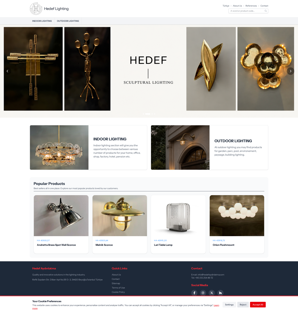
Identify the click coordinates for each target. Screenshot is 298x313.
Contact (264, 5)
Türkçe (226, 5)
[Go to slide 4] (154, 114)
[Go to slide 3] (152, 114)
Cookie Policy (118, 292)
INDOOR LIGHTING (42, 21)
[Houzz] (220, 293)
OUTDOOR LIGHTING (68, 21)
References (251, 5)
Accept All (258, 304)
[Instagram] (203, 293)
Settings (229, 304)
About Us (237, 5)
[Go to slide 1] (143, 114)
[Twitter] (212, 293)
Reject (243, 304)
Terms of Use (118, 287)
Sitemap (116, 283)
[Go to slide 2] (147, 114)
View (61, 218)
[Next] (290, 71)
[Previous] (7, 71)
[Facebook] (194, 293)
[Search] (265, 11)
